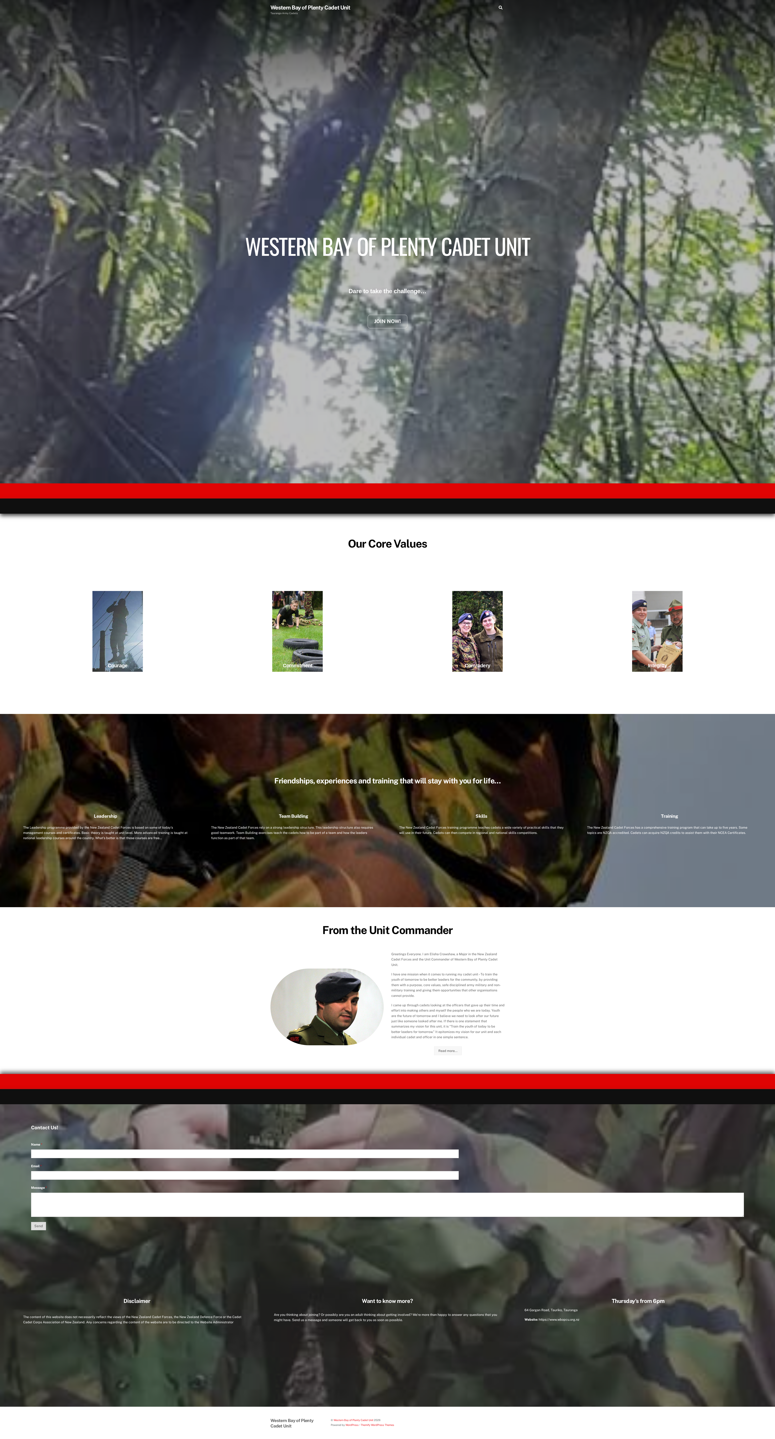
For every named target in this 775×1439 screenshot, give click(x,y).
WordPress (352, 1424)
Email (36, 1166)
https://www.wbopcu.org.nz (559, 1319)
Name (36, 1144)
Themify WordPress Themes (377, 1424)
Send (38, 1226)
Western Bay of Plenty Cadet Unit (353, 1420)
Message (39, 1188)
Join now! (387, 321)
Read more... (448, 1051)
